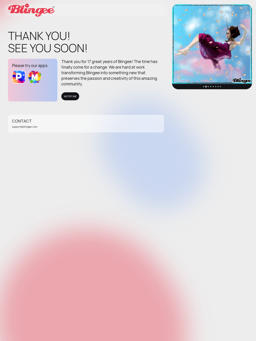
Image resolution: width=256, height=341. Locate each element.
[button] (203, 86)
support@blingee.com (24, 126)
